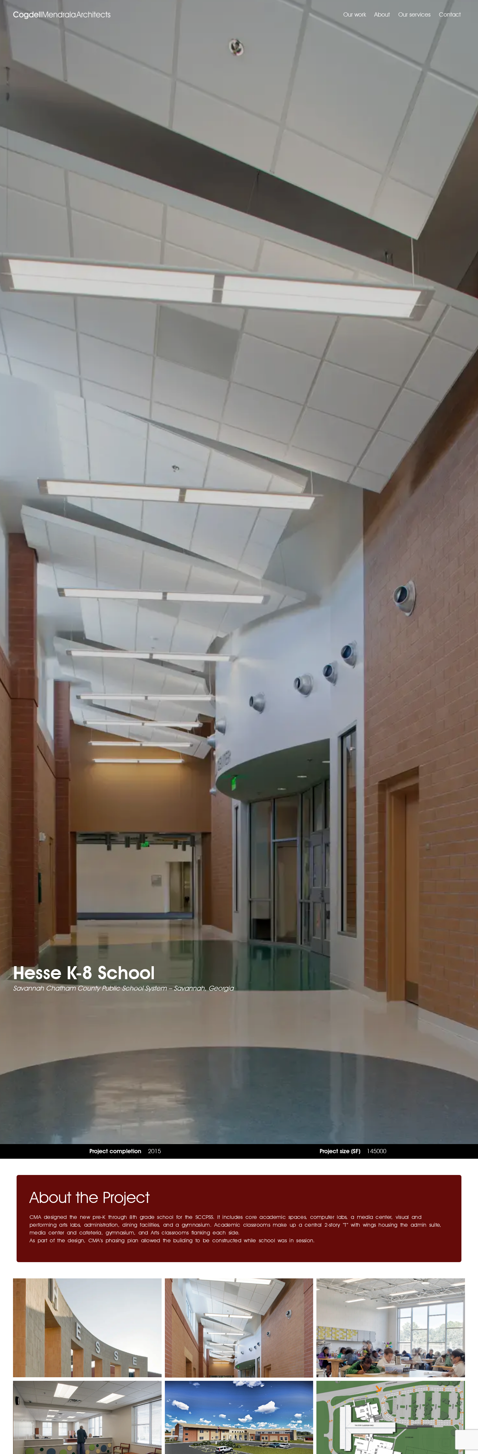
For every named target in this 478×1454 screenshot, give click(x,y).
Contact (450, 14)
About (382, 14)
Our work (354, 14)
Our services (414, 14)
